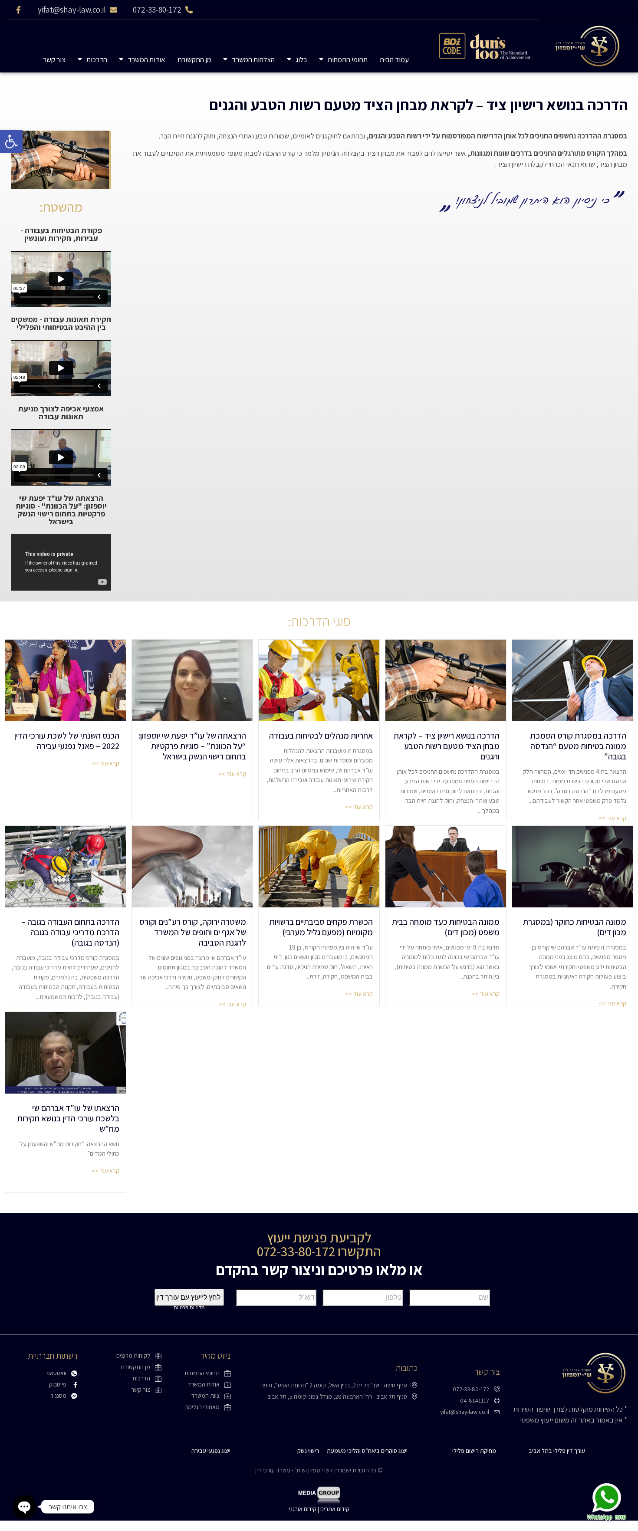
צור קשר (54, 59)
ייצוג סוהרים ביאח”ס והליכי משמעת (367, 1451)
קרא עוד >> (105, 763)
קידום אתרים (334, 1509)
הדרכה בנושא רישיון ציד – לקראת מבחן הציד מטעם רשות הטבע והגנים (447, 746)
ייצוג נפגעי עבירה (210, 1451)
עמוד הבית (394, 59)
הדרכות (96, 59)
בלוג (301, 59)
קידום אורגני (302, 1509)
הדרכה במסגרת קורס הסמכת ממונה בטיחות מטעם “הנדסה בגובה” (578, 746)
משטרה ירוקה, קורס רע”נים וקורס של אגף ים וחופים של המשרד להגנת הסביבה (192, 932)
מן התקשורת (194, 59)
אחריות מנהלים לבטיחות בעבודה (321, 735)
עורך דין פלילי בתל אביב (557, 1451)
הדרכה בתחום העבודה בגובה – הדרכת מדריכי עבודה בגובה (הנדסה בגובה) (70, 932)
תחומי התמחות (348, 59)
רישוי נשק (308, 1451)
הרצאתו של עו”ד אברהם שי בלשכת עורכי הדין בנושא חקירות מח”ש (68, 1118)
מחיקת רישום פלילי (474, 1451)
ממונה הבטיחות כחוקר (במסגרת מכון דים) (574, 927)
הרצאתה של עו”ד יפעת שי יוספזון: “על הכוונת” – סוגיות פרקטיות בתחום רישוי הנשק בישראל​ (192, 746)
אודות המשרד (146, 59)
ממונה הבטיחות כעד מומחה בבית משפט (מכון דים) (446, 927)
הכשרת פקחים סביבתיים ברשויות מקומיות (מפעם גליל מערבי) (321, 927)
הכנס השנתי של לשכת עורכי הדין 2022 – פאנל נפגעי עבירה (66, 741)
